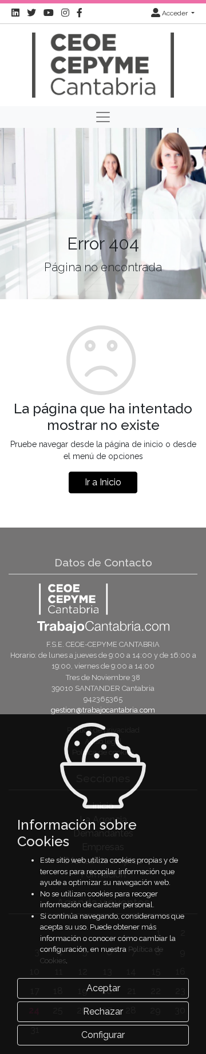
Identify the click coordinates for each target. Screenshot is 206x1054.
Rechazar (103, 1011)
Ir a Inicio (103, 482)
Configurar (103, 1034)
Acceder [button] (174, 13)
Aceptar (103, 988)
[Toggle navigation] (103, 117)
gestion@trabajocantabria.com (103, 710)
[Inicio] (103, 64)
